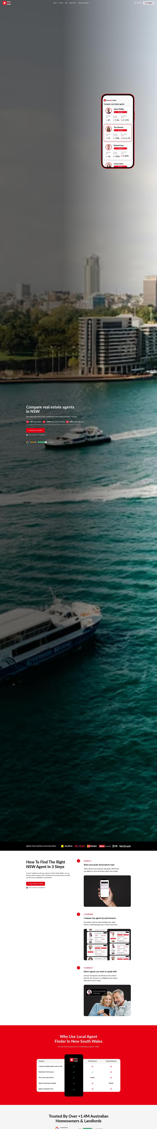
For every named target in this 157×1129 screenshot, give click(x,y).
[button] (84, 3)
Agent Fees (73, 3)
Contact (61, 3)
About (55, 3)
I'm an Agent (148, 3)
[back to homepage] (7, 3)
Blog (66, 3)
